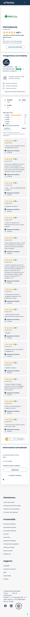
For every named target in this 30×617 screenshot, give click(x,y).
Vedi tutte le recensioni (12, 126)
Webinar (6, 579)
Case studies (7, 576)
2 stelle (7, 121)
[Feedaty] (9, 3)
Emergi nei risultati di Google (12, 506)
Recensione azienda (9, 524)
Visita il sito (15, 470)
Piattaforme (7, 554)
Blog (4, 572)
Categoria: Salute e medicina (11, 465)
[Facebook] (3, 479)
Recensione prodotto (9, 527)
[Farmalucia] (10, 16)
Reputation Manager (9, 541)
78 (14, 439)
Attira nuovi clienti (8, 502)
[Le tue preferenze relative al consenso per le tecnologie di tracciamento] (27, 614)
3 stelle (7, 119)
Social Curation (8, 551)
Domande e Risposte (9, 531)
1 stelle (7, 123)
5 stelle (7, 115)
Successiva (20, 439)
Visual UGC (6, 537)
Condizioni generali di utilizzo (12, 591)
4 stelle (7, 117)
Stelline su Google (8, 547)
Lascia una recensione (15, 47)
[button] (15, 77)
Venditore (7, 128)
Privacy (6, 593)
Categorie (6, 566)
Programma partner (9, 569)
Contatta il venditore (15, 475)
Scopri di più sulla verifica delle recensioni (14, 91)
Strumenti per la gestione (11, 544)
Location (6, 534)
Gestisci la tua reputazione (11, 509)
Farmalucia (10, 27)
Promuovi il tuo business (10, 512)
